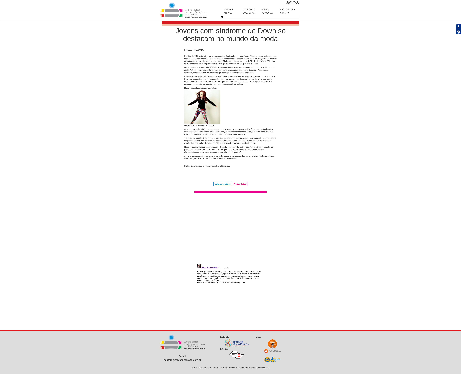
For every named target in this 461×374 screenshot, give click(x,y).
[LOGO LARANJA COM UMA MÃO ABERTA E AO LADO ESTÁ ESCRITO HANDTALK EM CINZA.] (272, 351)
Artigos (228, 13)
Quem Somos (249, 13)
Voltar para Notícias (222, 184)
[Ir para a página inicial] (183, 10)
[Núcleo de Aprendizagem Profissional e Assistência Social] (272, 359)
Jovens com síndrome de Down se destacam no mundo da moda (231, 35)
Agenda (265, 9)
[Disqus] (230, 229)
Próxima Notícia (240, 184)
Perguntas (267, 13)
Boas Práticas (287, 9)
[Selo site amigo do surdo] (272, 344)
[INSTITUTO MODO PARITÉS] (236, 343)
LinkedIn (294, 2)
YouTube (297, 2)
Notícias (228, 9)
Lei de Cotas (249, 9)
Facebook (287, 2)
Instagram (290, 2)
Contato (284, 13)
